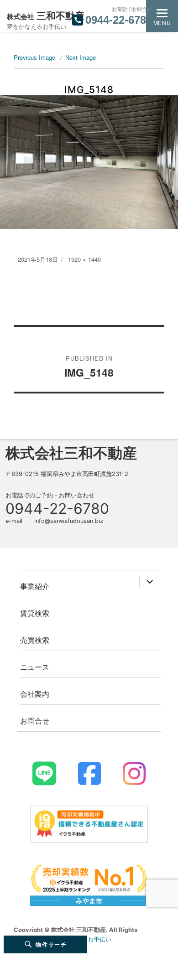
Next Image (80, 57)
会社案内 (34, 693)
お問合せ (34, 720)
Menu (162, 22)
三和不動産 (45, 15)
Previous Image (34, 57)
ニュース (34, 667)
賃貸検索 (34, 613)
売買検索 (34, 640)
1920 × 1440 (84, 259)
